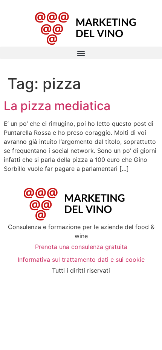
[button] (81, 53)
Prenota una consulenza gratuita (81, 246)
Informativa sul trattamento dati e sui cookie (81, 259)
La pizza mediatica (57, 105)
